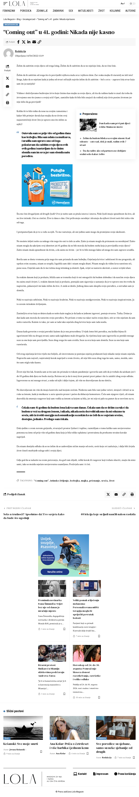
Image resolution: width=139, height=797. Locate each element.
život (111, 480)
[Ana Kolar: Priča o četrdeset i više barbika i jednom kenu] (69, 728)
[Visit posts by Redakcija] (8, 53)
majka (84, 480)
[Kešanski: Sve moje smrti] (23, 728)
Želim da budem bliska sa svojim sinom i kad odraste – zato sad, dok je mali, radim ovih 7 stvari (105, 141)
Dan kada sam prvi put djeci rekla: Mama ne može (114, 125)
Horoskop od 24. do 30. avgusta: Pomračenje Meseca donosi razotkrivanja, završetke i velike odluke (87, 672)
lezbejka (75, 480)
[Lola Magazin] (24, 3)
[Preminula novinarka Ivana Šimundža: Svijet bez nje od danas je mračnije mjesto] (52, 588)
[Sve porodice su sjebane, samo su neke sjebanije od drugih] (116, 728)
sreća (104, 480)
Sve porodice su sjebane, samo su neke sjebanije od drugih (114, 748)
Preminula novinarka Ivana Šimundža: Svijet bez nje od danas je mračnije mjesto (50, 606)
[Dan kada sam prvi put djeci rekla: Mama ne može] (88, 125)
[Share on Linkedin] (28, 42)
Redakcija (20, 51)
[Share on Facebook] (18, 42)
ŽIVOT (7, 738)
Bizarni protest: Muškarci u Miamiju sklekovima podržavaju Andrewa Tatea (51, 670)
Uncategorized (11, 25)
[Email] (34, 42)
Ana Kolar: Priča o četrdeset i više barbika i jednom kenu (69, 746)
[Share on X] (23, 42)
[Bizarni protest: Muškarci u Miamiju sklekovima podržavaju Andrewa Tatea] (52, 653)
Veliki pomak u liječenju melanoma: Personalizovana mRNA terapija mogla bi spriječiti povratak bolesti (86, 609)
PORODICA (101, 738)
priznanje (94, 480)
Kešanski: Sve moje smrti (20, 744)
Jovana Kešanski (17, 749)
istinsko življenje (59, 480)
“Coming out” (41, 480)
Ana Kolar (61, 753)
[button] (6, 3)
